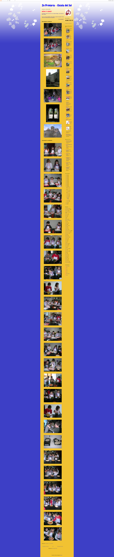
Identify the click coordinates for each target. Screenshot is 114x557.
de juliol (68, 193)
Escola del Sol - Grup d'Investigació (69, 134)
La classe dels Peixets (68, 154)
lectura (66, 249)
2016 (67, 180)
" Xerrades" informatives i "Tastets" (71, 122)
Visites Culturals (67, 262)
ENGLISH (66, 235)
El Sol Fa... (67, 102)
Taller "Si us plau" (68, 126)
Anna (66, 267)
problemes (66, 258)
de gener (68, 201)
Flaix (65, 242)
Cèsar (67, 270)
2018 (67, 178)
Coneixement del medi (68, 230)
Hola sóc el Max (68, 135)
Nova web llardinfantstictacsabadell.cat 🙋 (69, 147)
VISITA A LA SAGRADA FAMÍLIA (71, 109)
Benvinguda (66, 219)
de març (68, 200)
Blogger (61, 555)
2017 (67, 179)
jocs (65, 247)
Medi (65, 252)
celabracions (66, 225)
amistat (66, 216)
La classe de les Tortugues (68, 157)
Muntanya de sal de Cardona (71, 51)
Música (66, 253)
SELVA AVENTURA (71, 30)
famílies (66, 239)
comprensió (66, 229)
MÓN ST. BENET (47, 11)
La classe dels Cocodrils (68, 167)
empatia (66, 234)
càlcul (66, 221)
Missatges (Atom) (55, 548)
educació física (67, 233)
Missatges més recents (46, 546)
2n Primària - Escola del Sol (57, 5)
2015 (67, 181)
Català (66, 224)
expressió (66, 238)
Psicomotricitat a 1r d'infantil (71, 98)
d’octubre (68, 190)
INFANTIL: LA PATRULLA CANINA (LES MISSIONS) (68, 104)
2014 (67, 182)
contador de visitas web (68, 23)
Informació (66, 244)
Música (67, 208)
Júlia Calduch (68, 273)
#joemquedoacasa (67, 209)
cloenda (66, 226)
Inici (52, 546)
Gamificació (66, 243)
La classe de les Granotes (68, 150)
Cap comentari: (51, 543)
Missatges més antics (60, 546)
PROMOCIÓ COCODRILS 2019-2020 (68, 169)
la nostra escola (67, 248)
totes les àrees (67, 261)
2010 (67, 202)
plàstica (66, 257)
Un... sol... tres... (68, 96)
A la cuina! (67, 113)
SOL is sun (67, 75)
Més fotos (71, 63)
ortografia (66, 256)
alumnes (66, 215)
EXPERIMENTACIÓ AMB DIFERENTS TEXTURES (68, 159)
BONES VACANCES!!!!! (69, 151)
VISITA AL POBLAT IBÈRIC (71, 57)
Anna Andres (67, 266)
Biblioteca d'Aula (67, 220)
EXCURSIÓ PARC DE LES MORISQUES (71, 92)
